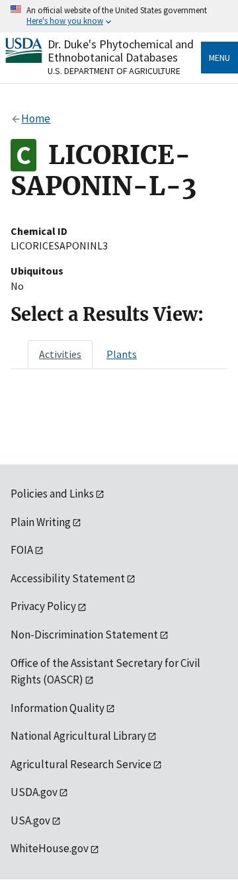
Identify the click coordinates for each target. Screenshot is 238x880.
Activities (60, 354)
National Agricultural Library (78, 735)
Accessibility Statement (68, 578)
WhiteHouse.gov (50, 848)
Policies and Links (52, 493)
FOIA (22, 550)
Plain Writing (41, 522)
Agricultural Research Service (81, 764)
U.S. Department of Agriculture (114, 71)
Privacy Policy (43, 606)
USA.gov (30, 820)
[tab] (60, 354)
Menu (219, 58)
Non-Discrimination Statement (84, 634)
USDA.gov (34, 792)
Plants (121, 354)
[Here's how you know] (119, 16)
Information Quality (57, 708)
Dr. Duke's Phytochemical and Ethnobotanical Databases (121, 50)
